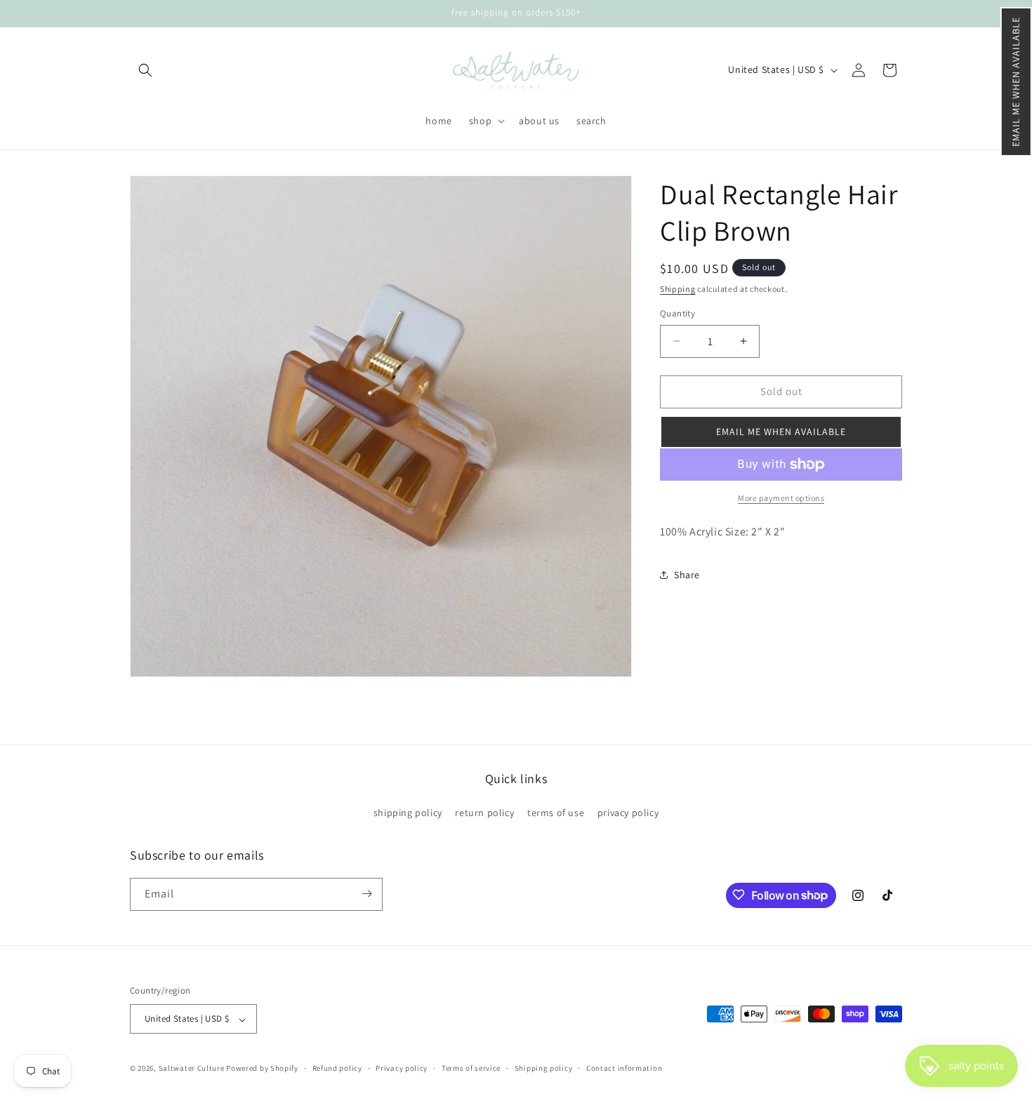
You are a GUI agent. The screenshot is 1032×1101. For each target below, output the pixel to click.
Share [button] (687, 574)
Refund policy (337, 1068)
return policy (484, 813)
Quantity (677, 313)
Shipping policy (544, 1068)
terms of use (555, 813)
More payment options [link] (781, 498)
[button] (1016, 81)
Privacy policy (402, 1068)
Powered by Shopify (262, 1069)
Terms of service (471, 1068)
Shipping (678, 288)
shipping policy (407, 813)
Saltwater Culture (192, 1069)
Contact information (624, 1068)
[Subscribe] (366, 893)
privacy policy (628, 813)
